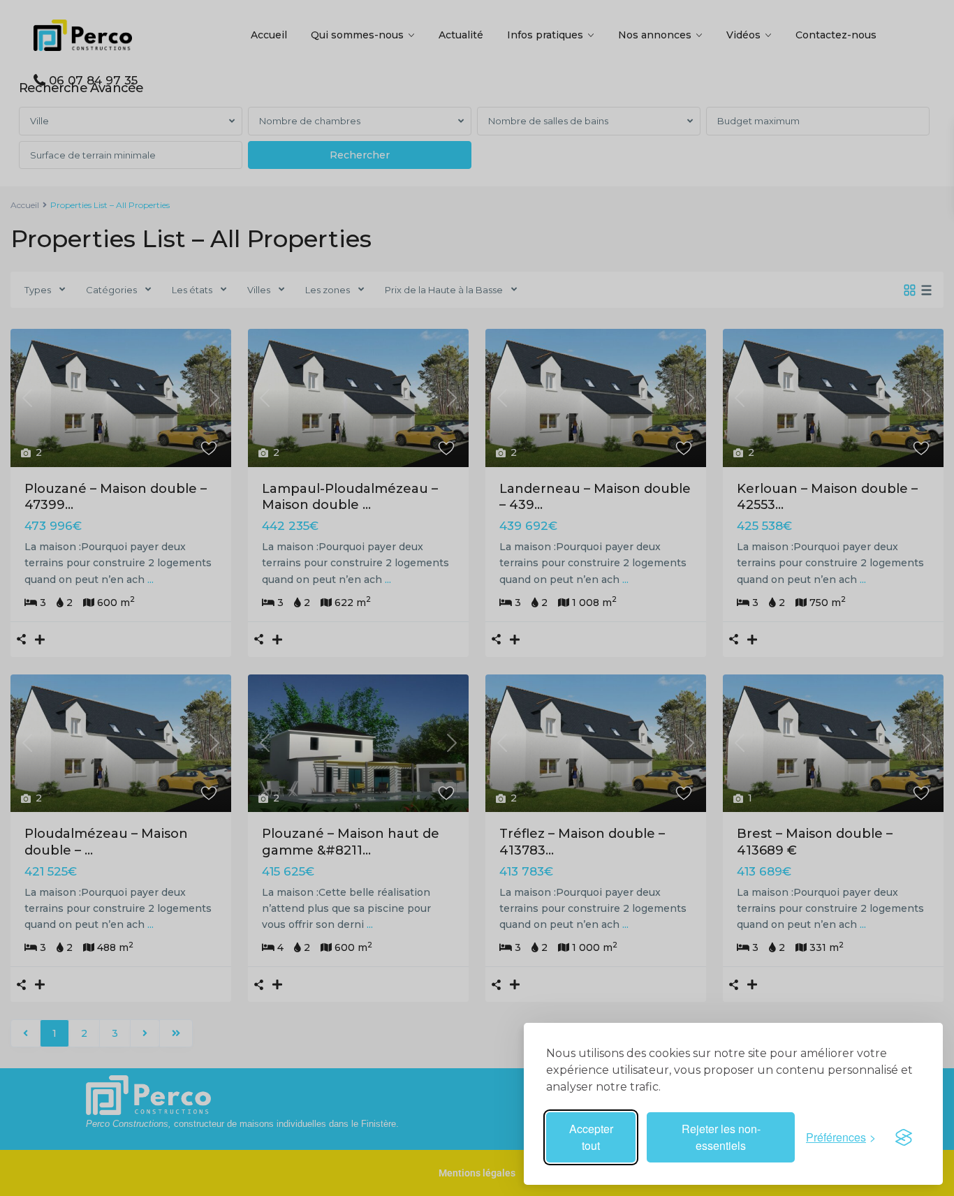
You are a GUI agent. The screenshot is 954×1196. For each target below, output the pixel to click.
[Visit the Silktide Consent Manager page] (903, 1137)
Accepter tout (591, 1137)
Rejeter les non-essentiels (721, 1137)
